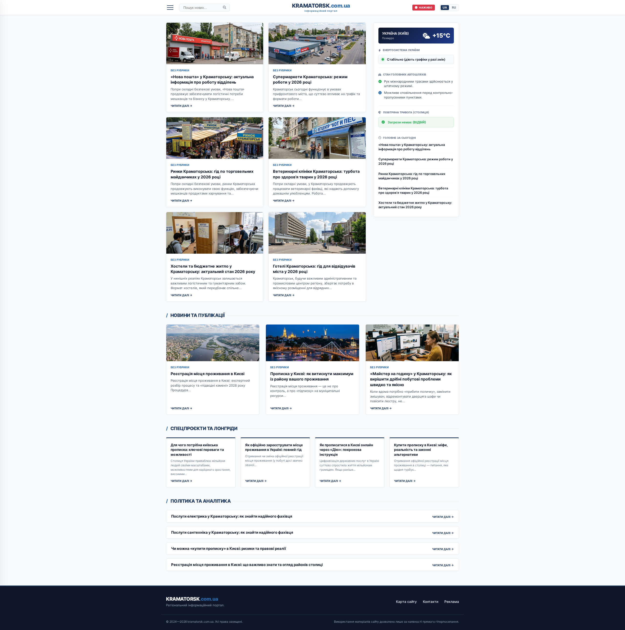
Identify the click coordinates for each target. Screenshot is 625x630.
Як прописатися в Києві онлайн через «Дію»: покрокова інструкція (346, 449)
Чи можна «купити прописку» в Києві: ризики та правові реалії (228, 548)
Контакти (430, 601)
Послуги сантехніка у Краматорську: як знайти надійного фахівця (232, 532)
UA (445, 7)
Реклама (451, 601)
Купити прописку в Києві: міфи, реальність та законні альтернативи (421, 449)
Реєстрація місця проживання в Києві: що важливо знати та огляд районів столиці (247, 564)
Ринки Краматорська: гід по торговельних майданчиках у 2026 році (411, 176)
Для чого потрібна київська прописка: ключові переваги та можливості (197, 449)
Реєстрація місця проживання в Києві (207, 373)
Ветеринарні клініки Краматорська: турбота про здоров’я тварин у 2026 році (413, 190)
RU (454, 7)
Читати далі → (181, 106)
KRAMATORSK (321, 7)
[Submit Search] (224, 7)
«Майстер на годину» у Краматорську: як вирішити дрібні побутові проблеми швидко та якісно (411, 379)
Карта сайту (406, 601)
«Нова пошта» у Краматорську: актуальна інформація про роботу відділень (411, 147)
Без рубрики (180, 70)
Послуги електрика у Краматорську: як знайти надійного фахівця (231, 516)
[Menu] (170, 7)
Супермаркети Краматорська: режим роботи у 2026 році (415, 161)
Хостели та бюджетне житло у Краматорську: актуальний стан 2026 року (415, 205)
